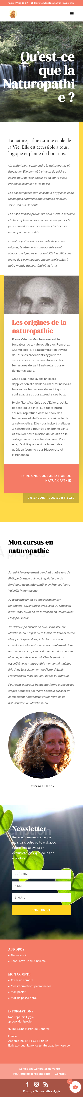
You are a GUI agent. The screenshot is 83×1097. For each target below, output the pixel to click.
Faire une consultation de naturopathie (46, 478)
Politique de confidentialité (31, 1073)
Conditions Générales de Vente (39, 1068)
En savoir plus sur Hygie (51, 497)
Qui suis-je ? (18, 955)
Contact (60, 1073)
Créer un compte (22, 980)
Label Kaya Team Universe (28, 961)
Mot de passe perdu (24, 997)
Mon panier (18, 991)
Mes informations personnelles (31, 986)
